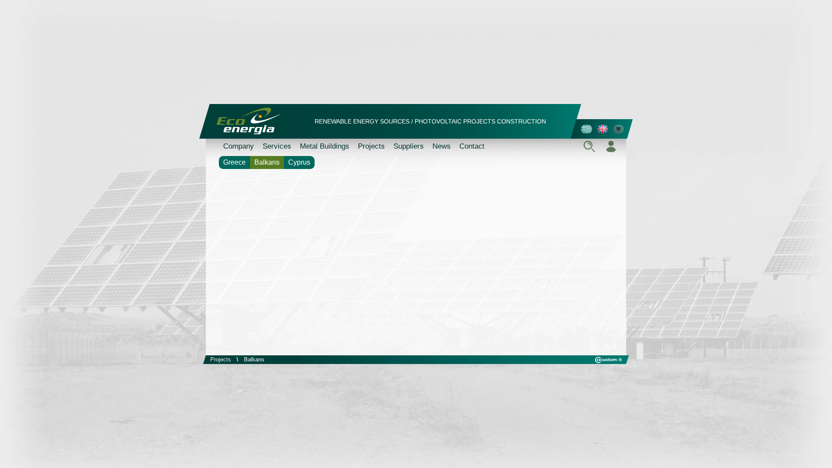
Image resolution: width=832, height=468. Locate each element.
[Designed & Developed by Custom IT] (608, 361)
